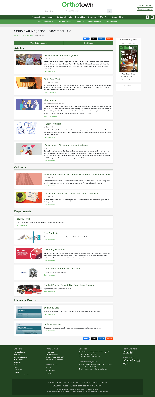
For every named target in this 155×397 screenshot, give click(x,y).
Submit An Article (94, 22)
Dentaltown (50, 368)
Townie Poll (18, 370)
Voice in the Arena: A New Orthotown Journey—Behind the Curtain (77, 174)
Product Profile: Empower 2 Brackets (62, 268)
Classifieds (17, 362)
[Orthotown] (77, 4)
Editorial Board (111, 22)
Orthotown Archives (26, 35)
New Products (51, 233)
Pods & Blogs (18, 359)
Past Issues (88, 43)
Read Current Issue (45, 22)
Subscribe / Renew (65, 22)
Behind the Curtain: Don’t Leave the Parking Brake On (71, 193)
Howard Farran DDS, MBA (55, 357)
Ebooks (16, 372)
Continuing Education (21, 357)
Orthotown (49, 373)
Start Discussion (49, 71)
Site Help (83, 349)
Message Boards (19, 352)
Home (16, 35)
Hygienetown (50, 370)
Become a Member (145, 5)
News (15, 364)
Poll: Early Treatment (54, 249)
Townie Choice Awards (21, 375)
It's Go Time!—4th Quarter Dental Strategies (66, 145)
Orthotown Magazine (128, 40)
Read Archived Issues (128, 77)
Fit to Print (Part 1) (53, 79)
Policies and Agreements (54, 359)
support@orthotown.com (92, 356)
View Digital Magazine (38, 43)
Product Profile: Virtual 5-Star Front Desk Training (69, 285)
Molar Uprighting (52, 324)
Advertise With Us (52, 354)
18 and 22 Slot (51, 307)
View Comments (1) (50, 92)
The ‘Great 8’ (50, 100)
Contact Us (50, 352)
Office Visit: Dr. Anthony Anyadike (61, 55)
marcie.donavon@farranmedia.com (95, 369)
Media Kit (80, 22)
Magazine (17, 354)
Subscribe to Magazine (145, 9)
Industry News (23, 219)
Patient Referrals (52, 124)
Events (16, 367)
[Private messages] (152, 17)
